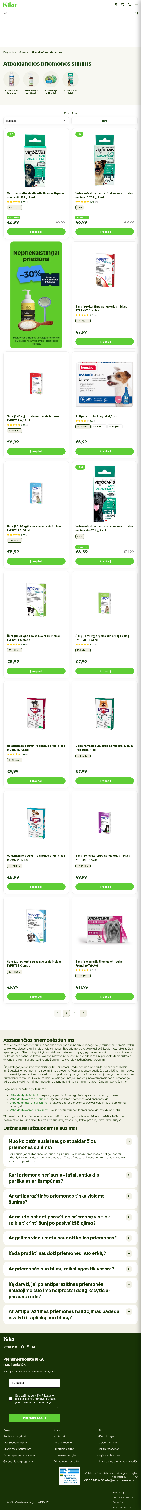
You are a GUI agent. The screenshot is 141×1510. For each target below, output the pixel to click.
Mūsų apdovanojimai (15, 1442)
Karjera (57, 1430)
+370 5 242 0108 (94, 1480)
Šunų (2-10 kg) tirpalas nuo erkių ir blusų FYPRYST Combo (101, 308)
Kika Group (119, 1492)
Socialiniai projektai (14, 1436)
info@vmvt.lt (113, 1480)
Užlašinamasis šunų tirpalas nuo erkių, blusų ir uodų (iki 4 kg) (104, 747)
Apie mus (8, 1430)
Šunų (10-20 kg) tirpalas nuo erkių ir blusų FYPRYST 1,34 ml (102, 638)
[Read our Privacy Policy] (58, 1407)
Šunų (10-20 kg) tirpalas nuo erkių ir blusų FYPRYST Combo (34, 638)
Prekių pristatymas (108, 1449)
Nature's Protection (123, 1497)
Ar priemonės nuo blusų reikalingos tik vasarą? (61, 1268)
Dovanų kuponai (63, 1442)
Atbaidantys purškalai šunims (28, 1102)
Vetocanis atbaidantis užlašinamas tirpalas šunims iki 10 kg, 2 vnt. (35, 195)
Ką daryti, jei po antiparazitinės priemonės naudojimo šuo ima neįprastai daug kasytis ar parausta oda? (59, 1290)
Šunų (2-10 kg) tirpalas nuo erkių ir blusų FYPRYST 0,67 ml (33, 418)
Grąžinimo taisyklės (108, 1455)
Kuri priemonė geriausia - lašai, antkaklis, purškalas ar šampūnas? (55, 1178)
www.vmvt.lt (130, 1480)
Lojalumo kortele (107, 1442)
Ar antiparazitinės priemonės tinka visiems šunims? (57, 1199)
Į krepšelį (36, 231)
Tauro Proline (120, 1502)
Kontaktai (59, 1436)
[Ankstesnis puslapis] (57, 1013)
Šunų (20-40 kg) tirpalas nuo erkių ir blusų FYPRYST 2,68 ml (34, 528)
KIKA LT (44, 1502)
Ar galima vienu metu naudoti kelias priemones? (63, 1237)
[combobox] (70, 13)
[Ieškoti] (137, 13)
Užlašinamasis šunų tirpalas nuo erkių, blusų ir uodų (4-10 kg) (36, 857)
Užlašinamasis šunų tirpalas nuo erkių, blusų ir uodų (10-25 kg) (36, 747)
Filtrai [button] (104, 120)
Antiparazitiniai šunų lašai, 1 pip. (96, 416)
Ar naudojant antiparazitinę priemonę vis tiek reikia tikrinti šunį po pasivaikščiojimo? (59, 1220)
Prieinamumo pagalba (66, 1461)
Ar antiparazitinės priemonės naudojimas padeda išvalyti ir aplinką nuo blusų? (64, 1314)
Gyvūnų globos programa (18, 1461)
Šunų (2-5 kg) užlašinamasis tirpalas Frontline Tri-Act (99, 963)
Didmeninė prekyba (65, 1455)
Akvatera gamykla (122, 1507)
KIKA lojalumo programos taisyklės (117, 1461)
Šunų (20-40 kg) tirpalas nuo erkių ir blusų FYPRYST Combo (34, 963)
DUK (99, 1430)
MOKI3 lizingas (106, 1436)
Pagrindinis (9, 52)
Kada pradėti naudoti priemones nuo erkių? (57, 1253)
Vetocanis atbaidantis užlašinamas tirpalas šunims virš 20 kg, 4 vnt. (104, 528)
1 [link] (66, 1013)
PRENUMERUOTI (34, 1417)
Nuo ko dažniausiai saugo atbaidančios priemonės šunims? (52, 1144)
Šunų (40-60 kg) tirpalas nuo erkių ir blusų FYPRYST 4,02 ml (102, 857)
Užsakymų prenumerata (17, 1449)
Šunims (23, 52)
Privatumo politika (64, 1449)
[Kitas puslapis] (83, 1013)
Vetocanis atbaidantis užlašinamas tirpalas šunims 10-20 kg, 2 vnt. (104, 195)
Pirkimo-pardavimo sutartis (19, 1455)
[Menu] (136, 5)
